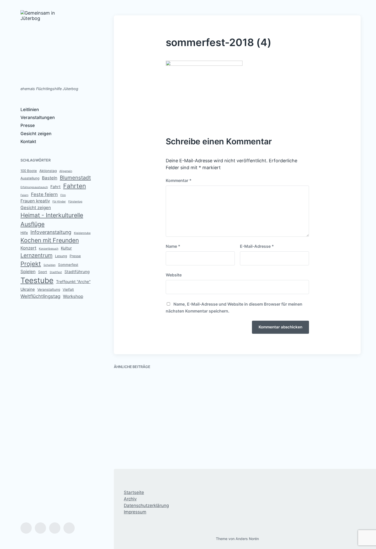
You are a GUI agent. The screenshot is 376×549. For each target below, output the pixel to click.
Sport (42, 272)
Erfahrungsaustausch (34, 187)
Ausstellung (29, 178)
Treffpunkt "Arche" (73, 281)
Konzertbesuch (48, 248)
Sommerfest (68, 265)
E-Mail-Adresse (257, 246)
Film (63, 195)
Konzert (28, 248)
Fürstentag (75, 201)
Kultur (66, 248)
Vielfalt (68, 289)
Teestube (36, 280)
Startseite (134, 492)
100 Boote (28, 171)
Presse (27, 125)
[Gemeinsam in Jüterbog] (45, 45)
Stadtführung (77, 271)
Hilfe (24, 233)
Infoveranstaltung (50, 232)
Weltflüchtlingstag (40, 296)
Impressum (135, 511)
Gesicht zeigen (35, 133)
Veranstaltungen (37, 117)
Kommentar (179, 180)
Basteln (49, 177)
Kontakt (28, 141)
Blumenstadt (75, 177)
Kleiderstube (82, 233)
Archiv (130, 498)
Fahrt (55, 186)
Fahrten (74, 186)
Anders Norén (247, 538)
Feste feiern (44, 194)
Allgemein (65, 171)
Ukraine (27, 289)
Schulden (49, 265)
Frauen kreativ (35, 200)
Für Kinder (59, 201)
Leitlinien (29, 109)
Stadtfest (56, 272)
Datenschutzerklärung (146, 505)
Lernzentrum (36, 255)
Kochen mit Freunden (49, 240)
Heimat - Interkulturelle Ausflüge (51, 220)
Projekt (30, 263)
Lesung (61, 256)
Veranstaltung (48, 289)
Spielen (28, 271)
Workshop (73, 296)
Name (173, 246)
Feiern (24, 195)
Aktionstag (48, 171)
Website (174, 274)
